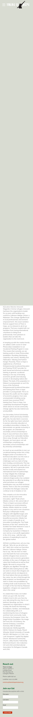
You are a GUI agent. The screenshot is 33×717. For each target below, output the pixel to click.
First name (6, 694)
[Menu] (16, 4)
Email (5, 705)
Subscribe (7, 712)
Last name (6, 699)
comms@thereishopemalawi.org (13, 682)
